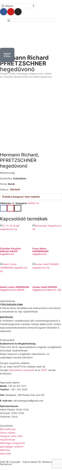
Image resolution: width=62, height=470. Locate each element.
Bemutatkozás (8, 429)
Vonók (12, 73)
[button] (3, 208)
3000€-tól (33, 203)
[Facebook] (3, 11)
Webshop (5, 450)
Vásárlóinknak (7, 439)
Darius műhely (7, 432)
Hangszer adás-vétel (11, 436)
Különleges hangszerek (12, 443)
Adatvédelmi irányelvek (21, 370)
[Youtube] (10, 11)
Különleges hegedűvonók (30, 73)
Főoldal (3, 73)
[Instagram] (18, 11)
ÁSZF (44, 370)
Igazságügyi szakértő (12, 446)
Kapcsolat (5, 453)
